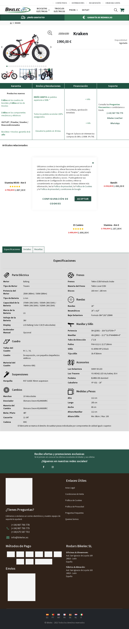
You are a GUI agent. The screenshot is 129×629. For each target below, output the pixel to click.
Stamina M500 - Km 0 (15, 182)
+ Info (87, 99)
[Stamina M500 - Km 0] (15, 164)
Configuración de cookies (55, 199)
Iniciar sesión (95, 3)
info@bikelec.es (19, 537)
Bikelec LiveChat (115, 118)
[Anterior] (50, 47)
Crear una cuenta (112, 3)
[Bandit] (114, 164)
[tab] (12, 249)
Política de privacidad (63, 186)
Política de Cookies (83, 186)
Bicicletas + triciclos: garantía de (15, 133)
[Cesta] (124, 10)
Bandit (113, 182)
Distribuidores (78, 3)
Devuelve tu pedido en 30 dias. (48, 131)
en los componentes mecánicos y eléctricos (13, 114)
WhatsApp (115, 123)
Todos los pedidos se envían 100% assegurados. (48, 115)
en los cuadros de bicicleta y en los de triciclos (13, 103)
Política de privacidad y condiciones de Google (60, 189)
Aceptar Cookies (83, 199)
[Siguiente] (3, 47)
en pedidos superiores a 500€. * (45, 98)
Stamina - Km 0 (111, 225)
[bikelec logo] (17, 10)
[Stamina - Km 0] (111, 207)
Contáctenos (61, 3)
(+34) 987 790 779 (115, 113)
